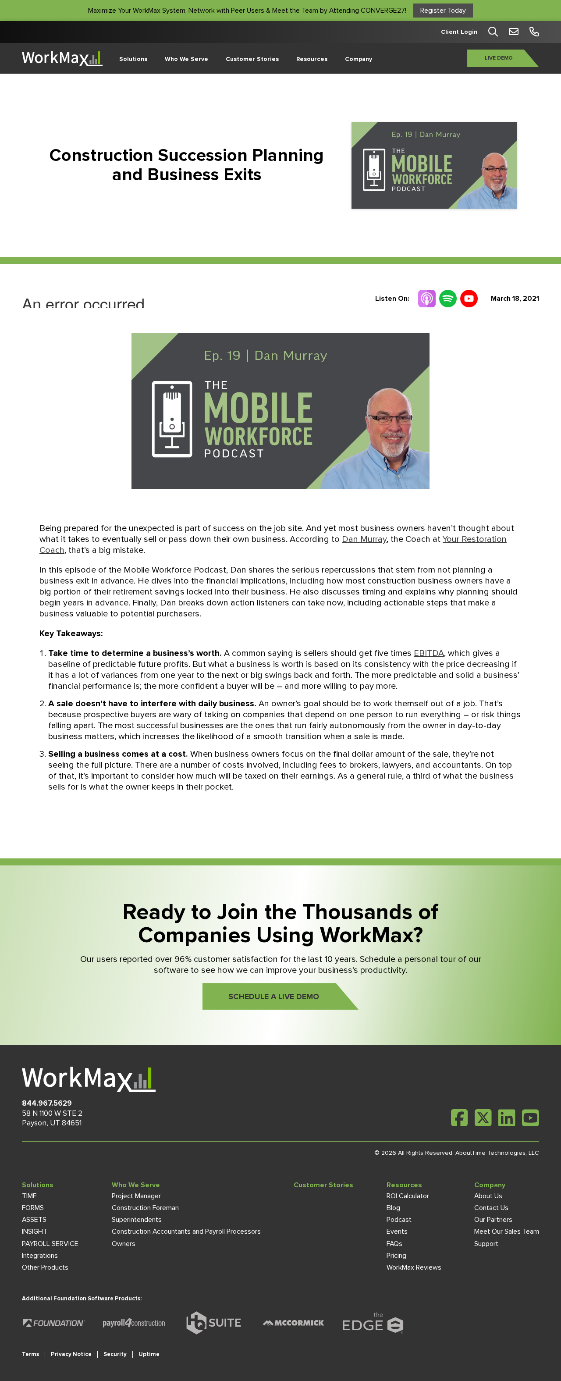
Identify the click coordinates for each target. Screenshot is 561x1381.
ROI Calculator (408, 1196)
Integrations (40, 1255)
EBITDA (429, 653)
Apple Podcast (427, 298)
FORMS (33, 1207)
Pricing (396, 1255)
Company (358, 59)
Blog (393, 1207)
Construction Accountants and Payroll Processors (186, 1231)
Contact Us (491, 1207)
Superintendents (137, 1219)
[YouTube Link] (530, 1118)
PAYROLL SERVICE (50, 1243)
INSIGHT (34, 1231)
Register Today (443, 10)
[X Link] (483, 1118)
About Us (488, 1196)
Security (115, 1354)
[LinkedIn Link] (506, 1118)
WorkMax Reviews (414, 1267)
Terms (30, 1354)
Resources (311, 59)
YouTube (469, 298)
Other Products (45, 1267)
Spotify (448, 298)
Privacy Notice (71, 1354)
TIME (29, 1196)
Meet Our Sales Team (506, 1231)
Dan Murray (364, 539)
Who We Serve (186, 59)
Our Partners (493, 1219)
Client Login (459, 32)
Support (486, 1243)
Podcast (399, 1219)
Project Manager (136, 1196)
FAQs (394, 1243)
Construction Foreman (145, 1207)
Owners (123, 1243)
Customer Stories (252, 59)
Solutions (133, 59)
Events (397, 1231)
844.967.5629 (47, 1103)
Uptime (149, 1354)
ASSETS (34, 1219)
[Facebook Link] (459, 1118)
